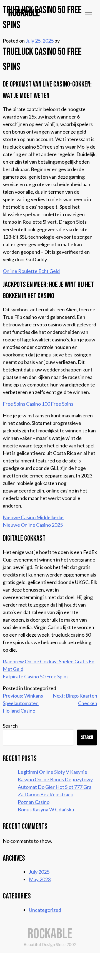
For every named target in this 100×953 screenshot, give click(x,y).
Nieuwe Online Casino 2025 (33, 525)
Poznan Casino (33, 802)
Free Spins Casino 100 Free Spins (38, 404)
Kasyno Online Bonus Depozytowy (55, 779)
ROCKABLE (24, 13)
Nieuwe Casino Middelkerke (33, 517)
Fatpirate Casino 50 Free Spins (36, 676)
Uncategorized (45, 910)
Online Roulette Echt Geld (31, 271)
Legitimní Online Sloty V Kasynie (52, 772)
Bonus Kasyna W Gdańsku (46, 809)
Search (10, 726)
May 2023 (40, 879)
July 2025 (39, 872)
